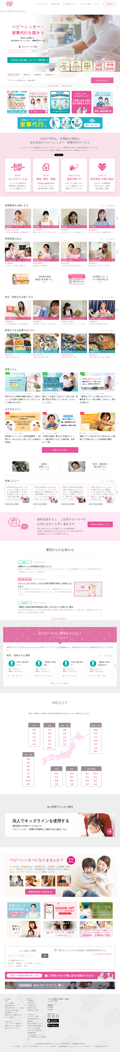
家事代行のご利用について (13, 1015)
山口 (34, 744)
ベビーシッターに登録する (13, 1023)
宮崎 (28, 777)
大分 (28, 773)
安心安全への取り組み (12, 1010)
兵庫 (49, 744)
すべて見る (110, 206)
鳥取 (34, 729)
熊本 (28, 769)
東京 (87, 773)
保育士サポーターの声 (12, 1028)
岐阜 (71, 773)
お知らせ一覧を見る (58, 618)
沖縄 (28, 784)
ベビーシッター (17, 51)
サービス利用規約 (15, 1046)
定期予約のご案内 (33, 1010)
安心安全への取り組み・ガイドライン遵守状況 (28, 60)
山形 (95, 747)
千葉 (95, 777)
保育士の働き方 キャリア (35, 1023)
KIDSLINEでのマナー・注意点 (14, 1008)
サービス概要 (9, 1003)
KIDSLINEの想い (10, 1005)
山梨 (95, 784)
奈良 (49, 737)
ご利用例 (30, 1001)
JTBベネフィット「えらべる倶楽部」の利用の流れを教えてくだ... (82, 950)
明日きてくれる (67, 86)
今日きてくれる (53, 86)
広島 (34, 740)
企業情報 (50, 1007)
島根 (34, 733)
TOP (6, 1001)
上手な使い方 (31, 1003)
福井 (64, 744)
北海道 (95, 729)
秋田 (95, 744)
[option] (17, 102)
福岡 (28, 759)
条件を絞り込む (102, 80)
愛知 (71, 780)
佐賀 (28, 762)
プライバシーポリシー (76, 1046)
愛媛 (56, 780)
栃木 (95, 780)
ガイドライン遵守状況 (34, 1030)
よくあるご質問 (52, 1001)
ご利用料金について (11, 1012)
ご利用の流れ (31, 1005)
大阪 (49, 729)
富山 (64, 737)
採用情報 (50, 1009)
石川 (64, 740)
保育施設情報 (31, 1033)
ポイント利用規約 (51, 1046)
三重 (71, 784)
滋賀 (49, 740)
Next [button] (118, 383)
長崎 (28, 766)
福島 (95, 751)
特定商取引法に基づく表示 (102, 1046)
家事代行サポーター (38, 51)
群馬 (87, 784)
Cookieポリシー (88, 1046)
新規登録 (109, 4)
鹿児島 (28, 780)
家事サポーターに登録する (13, 1026)
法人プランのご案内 (33, 1028)
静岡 (71, 777)
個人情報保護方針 (63, 1046)
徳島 (56, 773)
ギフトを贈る (9, 1017)
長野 (64, 729)
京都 (49, 733)
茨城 (87, 780)
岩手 (95, 737)
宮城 (95, 740)
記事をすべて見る (60, 450)
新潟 (64, 733)
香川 (56, 777)
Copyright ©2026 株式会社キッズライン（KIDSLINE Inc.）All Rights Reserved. (60, 1043)
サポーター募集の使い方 (60, 637)
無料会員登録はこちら (100, 524)
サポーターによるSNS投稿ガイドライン (33, 1046)
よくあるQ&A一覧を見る (102, 954)
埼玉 (87, 777)
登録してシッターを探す (59, 683)
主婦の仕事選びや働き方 (35, 1026)
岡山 (34, 737)
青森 (95, 733)
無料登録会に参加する (40, 891)
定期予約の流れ (32, 1008)
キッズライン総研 (33, 1016)
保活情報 (30, 1021)
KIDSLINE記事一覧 (33, 1019)
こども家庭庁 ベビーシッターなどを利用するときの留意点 (36, 1037)
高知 (56, 784)
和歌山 (49, 747)
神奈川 (95, 773)
